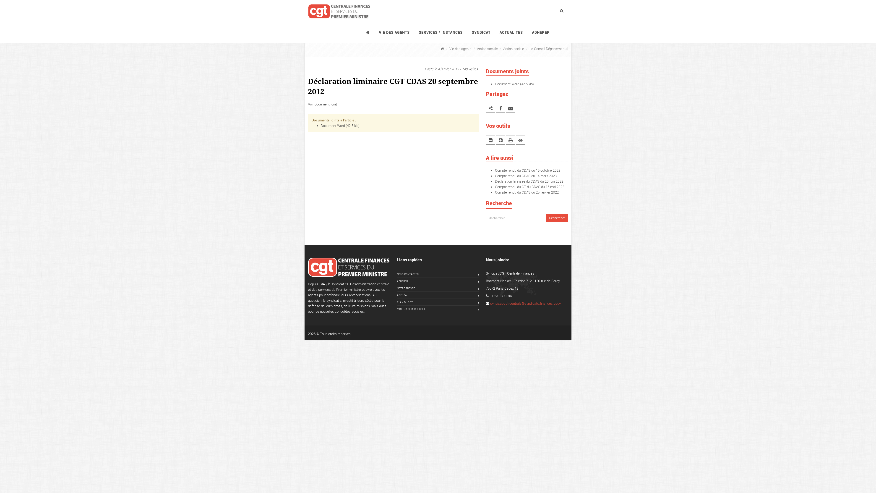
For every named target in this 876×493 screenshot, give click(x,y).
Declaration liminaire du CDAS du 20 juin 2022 (529, 181)
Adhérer (402, 281)
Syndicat (481, 32)
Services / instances (441, 32)
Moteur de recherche (411, 309)
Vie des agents (394, 32)
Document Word (333, 125)
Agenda (402, 295)
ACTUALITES (511, 32)
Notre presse (406, 288)
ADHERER (541, 32)
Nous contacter (408, 274)
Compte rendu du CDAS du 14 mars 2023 (526, 175)
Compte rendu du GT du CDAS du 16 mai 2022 (529, 186)
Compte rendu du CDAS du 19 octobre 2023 (527, 170)
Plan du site (405, 302)
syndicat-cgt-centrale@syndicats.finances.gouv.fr (527, 303)
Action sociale (487, 48)
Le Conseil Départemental (548, 48)
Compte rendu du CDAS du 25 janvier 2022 (527, 192)
